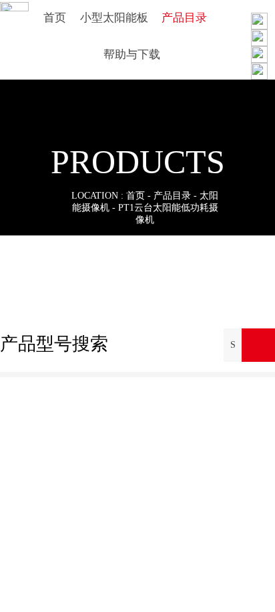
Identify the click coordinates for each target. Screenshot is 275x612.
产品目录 (172, 196)
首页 (135, 196)
